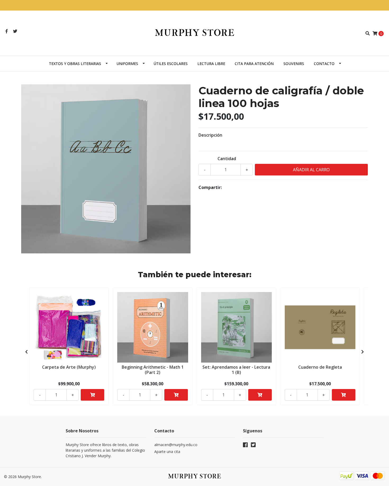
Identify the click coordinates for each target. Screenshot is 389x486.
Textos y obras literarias (75, 63)
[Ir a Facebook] (6, 31)
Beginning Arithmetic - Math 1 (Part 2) (153, 369)
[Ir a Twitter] (15, 31)
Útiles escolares (170, 63)
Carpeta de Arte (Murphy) (69, 367)
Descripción (210, 135)
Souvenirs (293, 63)
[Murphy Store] (194, 33)
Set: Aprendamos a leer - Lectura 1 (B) (236, 369)
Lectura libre (211, 63)
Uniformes (127, 63)
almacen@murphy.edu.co (175, 444)
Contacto (324, 63)
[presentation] (26, 351)
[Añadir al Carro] (92, 395)
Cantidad (227, 158)
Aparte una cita (167, 451)
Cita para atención (254, 63)
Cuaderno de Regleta (320, 367)
